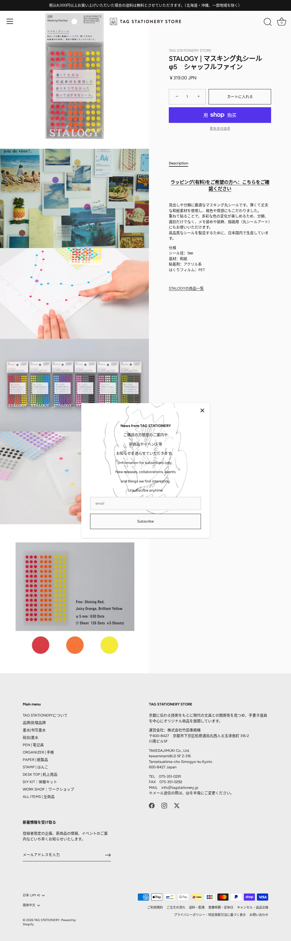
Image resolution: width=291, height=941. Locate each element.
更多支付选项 (220, 129)
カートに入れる (240, 96)
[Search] (267, 22)
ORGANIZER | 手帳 (38, 752)
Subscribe (145, 521)
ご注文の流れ (176, 907)
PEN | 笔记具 (33, 745)
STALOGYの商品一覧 (186, 288)
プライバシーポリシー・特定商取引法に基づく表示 (210, 915)
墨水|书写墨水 (34, 730)
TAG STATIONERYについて (45, 715)
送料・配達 (197, 907)
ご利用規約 (155, 907)
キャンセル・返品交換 (252, 907)
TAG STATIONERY (47, 920)
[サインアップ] (108, 855)
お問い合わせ (259, 915)
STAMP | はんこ (35, 767)
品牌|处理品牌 (34, 723)
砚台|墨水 (30, 737)
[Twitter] (177, 805)
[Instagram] (164, 805)
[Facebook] (152, 805)
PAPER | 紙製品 (35, 760)
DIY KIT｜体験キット (40, 782)
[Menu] (10, 21)
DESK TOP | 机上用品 (40, 774)
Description (178, 163)
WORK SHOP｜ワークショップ (48, 789)
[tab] (181, 163)
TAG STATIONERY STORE (190, 50)
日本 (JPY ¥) (31, 895)
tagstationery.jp (185, 787)
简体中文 (29, 905)
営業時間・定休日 (220, 907)
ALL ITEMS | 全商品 (39, 797)
